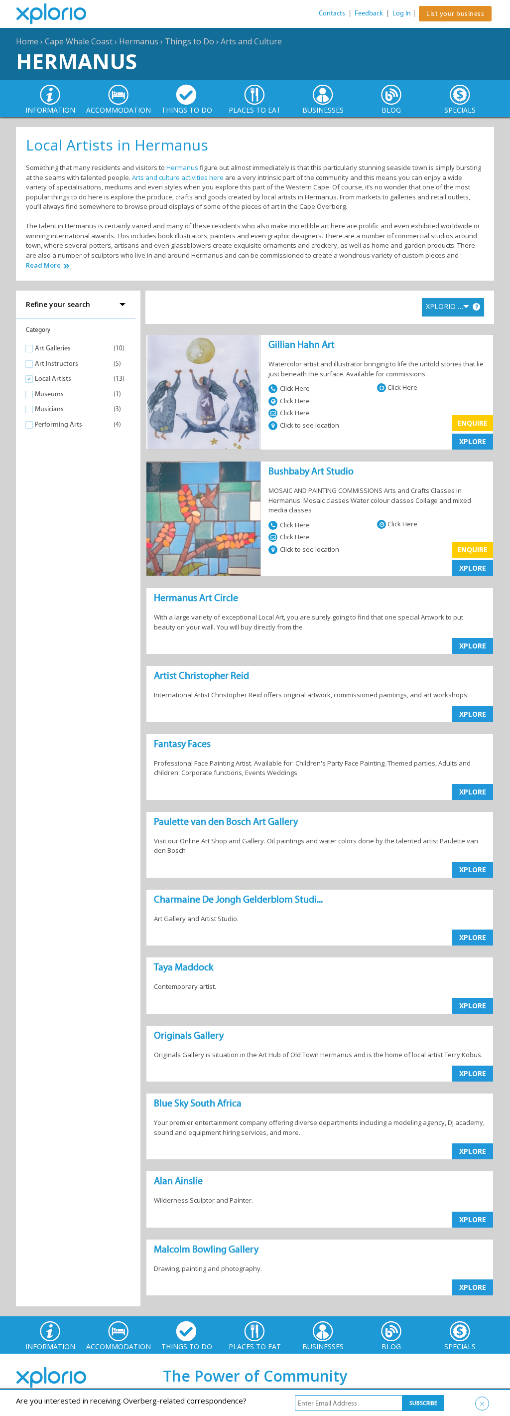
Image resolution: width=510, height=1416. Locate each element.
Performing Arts (58, 424)
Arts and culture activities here (178, 177)
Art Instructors (56, 363)
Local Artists (53, 378)
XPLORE (472, 441)
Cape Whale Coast (79, 41)
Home (27, 41)
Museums (49, 394)
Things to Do (189, 41)
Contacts (332, 13)
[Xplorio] (59, 14)
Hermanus (138, 41)
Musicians (49, 409)
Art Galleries (53, 348)
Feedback (369, 13)
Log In (401, 13)
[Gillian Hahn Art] (203, 392)
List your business (455, 13)
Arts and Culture (251, 41)
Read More (43, 265)
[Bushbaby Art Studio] (203, 519)
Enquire (472, 423)
